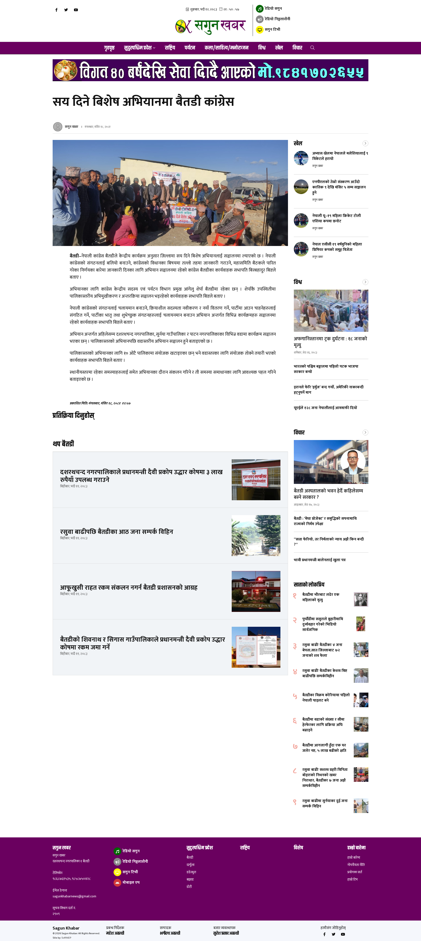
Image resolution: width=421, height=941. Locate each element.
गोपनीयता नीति (356, 865)
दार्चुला (190, 865)
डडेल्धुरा (191, 872)
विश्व (262, 48)
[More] (365, 143)
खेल (279, 48)
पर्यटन (190, 48)
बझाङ (190, 879)
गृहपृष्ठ (109, 48)
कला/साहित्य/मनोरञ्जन (227, 48)
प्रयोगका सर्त (354, 872)
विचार (297, 48)
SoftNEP (66, 938)
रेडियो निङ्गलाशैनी (277, 19)
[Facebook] (56, 10)
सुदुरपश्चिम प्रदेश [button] (138, 48)
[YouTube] (75, 10)
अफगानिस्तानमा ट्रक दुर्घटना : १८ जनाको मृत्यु (330, 342)
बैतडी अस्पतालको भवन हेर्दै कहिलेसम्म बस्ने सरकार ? (328, 494)
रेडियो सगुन (273, 8)
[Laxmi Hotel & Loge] (210, 70)
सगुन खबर (71, 126)
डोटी (189, 887)
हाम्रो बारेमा (353, 857)
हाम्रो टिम (352, 879)
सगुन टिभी (272, 29)
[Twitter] (66, 10)
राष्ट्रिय (170, 48)
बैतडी (190, 857)
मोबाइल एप (131, 882)
